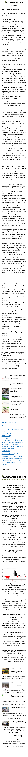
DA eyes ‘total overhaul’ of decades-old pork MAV (13, 14)
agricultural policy (16, 427)
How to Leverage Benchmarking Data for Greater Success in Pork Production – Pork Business (14, 353)
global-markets (14, 438)
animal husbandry (16, 429)
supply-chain (19, 458)
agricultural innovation (6, 426)
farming (18, 431)
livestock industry (6, 442)
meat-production (7, 446)
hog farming (20, 438)
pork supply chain (5, 458)
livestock (18, 440)
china (22, 429)
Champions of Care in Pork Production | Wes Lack (14, 298)
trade (15, 462)
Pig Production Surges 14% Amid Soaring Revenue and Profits (18, 708)
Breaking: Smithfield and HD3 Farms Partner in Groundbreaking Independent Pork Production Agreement (18, 416)
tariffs (12, 462)
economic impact (13, 431)
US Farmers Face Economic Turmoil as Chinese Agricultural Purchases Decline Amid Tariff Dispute (18, 670)
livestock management (17, 442)
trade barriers (19, 462)
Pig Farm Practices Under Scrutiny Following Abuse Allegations (18, 695)
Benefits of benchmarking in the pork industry (13, 333)
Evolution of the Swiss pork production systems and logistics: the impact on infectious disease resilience (13, 311)
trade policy (4, 464)
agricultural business (15, 422)
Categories (4, 467)
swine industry (6, 462)
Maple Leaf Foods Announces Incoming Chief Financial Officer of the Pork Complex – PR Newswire (14, 652)
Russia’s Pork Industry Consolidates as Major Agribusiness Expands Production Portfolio (18, 737)
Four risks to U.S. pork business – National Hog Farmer (14, 551)
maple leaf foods (5, 444)
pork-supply (13, 450)
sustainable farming (5, 460)
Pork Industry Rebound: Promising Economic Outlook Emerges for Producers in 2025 (18, 377)
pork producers (5, 456)
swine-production (15, 460)
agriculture (6, 429)
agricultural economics (9, 425)
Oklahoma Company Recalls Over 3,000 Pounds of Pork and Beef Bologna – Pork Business (14, 517)
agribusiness (6, 422)
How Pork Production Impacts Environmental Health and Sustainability (17, 396)
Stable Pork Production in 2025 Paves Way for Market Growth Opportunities (13, 285)
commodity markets (5, 431)
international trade (8, 440)
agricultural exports (21, 425)
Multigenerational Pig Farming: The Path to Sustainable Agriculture (18, 684)
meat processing (12, 448)
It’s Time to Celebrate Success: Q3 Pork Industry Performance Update (18, 383)
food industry (6, 436)
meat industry (18, 446)
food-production (7, 433)
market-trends (14, 444)
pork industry (8, 453)
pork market (19, 454)
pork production (16, 456)
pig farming (6, 451)
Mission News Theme (9, 755)
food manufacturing (15, 436)
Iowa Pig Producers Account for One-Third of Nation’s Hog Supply (18, 722)
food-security (15, 433)
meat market (4, 448)
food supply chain (6, 438)
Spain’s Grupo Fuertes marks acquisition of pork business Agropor (14, 633)
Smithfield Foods (12, 458)
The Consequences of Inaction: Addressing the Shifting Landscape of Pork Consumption (18, 403)
